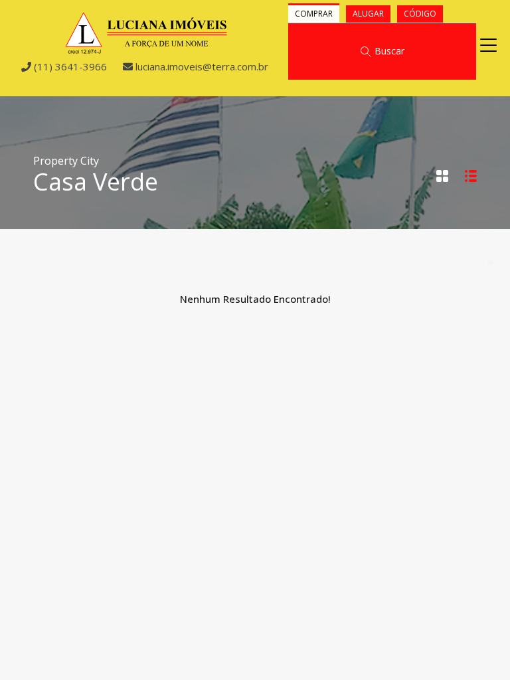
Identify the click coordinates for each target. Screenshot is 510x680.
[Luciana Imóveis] (146, 48)
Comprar (314, 13)
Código (420, 13)
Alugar (368, 13)
